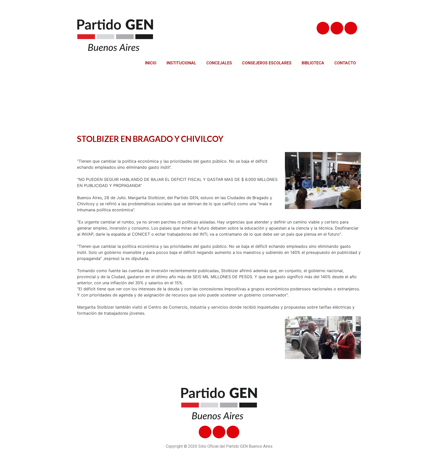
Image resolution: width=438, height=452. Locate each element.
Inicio (150, 63)
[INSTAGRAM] (350, 28)
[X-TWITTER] (337, 28)
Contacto (345, 63)
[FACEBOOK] (323, 28)
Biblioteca (313, 63)
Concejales (219, 63)
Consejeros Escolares (266, 63)
